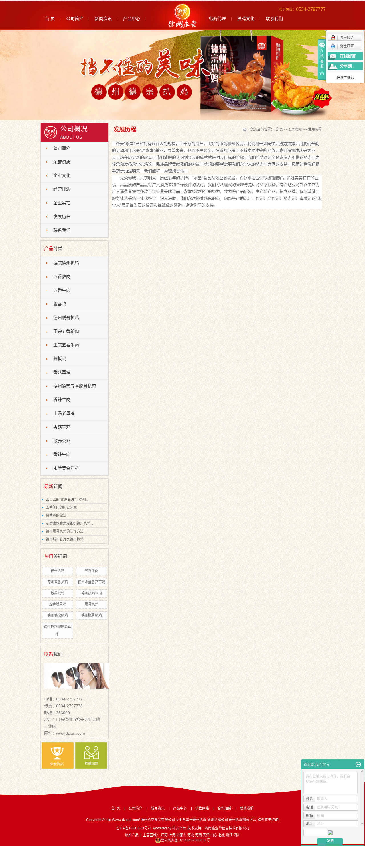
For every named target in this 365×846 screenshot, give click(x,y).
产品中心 (131, 18)
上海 (172, 835)
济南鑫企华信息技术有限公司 (227, 828)
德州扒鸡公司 (91, 593)
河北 (190, 835)
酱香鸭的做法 (56, 515)
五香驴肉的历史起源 (61, 507)
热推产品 (132, 835)
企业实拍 (61, 203)
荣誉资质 (61, 162)
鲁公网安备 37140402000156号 (185, 840)
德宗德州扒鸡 (66, 263)
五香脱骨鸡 (57, 604)
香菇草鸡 (61, 372)
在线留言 (348, 56)
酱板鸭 (59, 358)
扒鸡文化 (245, 18)
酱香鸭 (59, 304)
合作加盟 (224, 808)
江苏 (164, 835)
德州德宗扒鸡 (57, 615)
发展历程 (61, 216)
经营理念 (61, 189)
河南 (198, 835)
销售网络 (202, 808)
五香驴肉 (61, 276)
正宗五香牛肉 (66, 345)
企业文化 (61, 175)
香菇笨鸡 (61, 427)
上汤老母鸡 (64, 413)
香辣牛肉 (61, 399)
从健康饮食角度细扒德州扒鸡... (69, 523)
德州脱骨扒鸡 (66, 317)
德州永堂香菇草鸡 (91, 582)
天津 (206, 835)
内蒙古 (181, 835)
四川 (237, 835)
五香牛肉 (61, 290)
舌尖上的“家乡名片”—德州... (67, 500)
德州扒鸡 (57, 571)
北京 (221, 835)
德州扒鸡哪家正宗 (242, 820)
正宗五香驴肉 (66, 331)
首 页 (50, 18)
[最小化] (358, 764)
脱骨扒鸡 (91, 604)
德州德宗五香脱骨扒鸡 (74, 386)
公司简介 (74, 18)
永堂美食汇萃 (66, 468)
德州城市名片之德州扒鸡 (65, 539)
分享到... (347, 66)
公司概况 (295, 129)
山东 (213, 835)
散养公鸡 (61, 441)
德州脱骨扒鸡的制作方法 (65, 531)
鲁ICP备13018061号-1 (133, 828)
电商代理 (217, 18)
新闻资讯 (103, 18)
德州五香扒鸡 (57, 582)
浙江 (229, 835)
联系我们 (274, 18)
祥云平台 (179, 828)
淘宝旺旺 (347, 46)
